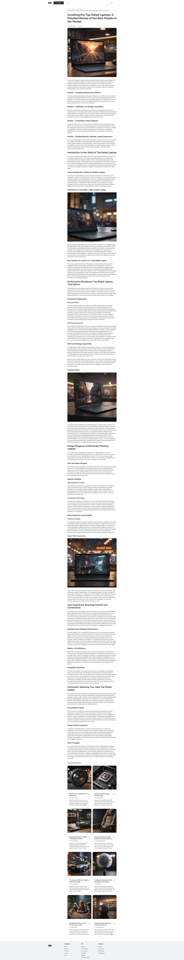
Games (73, 9)
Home (68, 9)
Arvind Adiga (72, 26)
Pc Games (79, 9)
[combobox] (88, 3)
